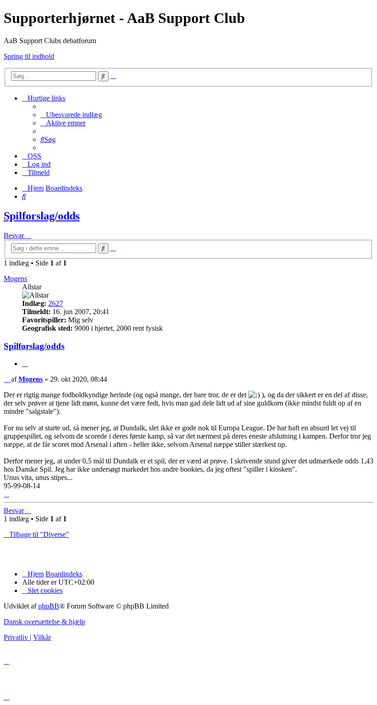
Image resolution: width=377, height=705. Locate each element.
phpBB (48, 606)
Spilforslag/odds (42, 216)
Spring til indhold (29, 56)
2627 (55, 303)
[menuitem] (71, 114)
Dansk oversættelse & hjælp (44, 622)
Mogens (15, 278)
